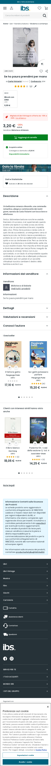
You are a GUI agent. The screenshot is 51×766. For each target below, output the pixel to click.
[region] (25, 734)
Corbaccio (36, 81)
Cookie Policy (41, 750)
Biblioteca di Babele (20, 130)
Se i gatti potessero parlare (38, 373)
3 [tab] (24, 397)
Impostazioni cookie (25, 755)
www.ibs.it (41, 523)
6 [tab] (32, 397)
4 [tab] (26, 397)
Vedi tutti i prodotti (20, 288)
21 (31, 86)
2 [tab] (21, 397)
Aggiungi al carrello (27, 137)
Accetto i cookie (25, 762)
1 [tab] (25, 65)
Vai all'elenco (20, 118)
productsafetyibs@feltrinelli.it (30, 552)
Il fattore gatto (12, 372)
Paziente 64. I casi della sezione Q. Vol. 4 (38, 449)
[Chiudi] (48, 707)
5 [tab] (29, 397)
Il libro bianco (13, 448)
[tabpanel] (25, 47)
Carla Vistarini (15, 81)
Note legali (9, 485)
